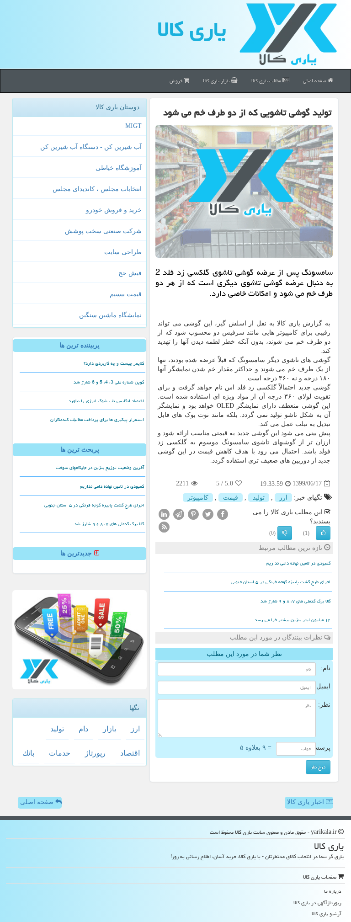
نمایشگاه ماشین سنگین (110, 315)
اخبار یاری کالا (306, 802)
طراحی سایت (123, 252)
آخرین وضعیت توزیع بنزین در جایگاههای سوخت (100, 467)
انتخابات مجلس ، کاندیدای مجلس (97, 189)
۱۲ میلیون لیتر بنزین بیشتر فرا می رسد (292, 619)
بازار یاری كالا (217, 80)
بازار (109, 729)
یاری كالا (191, 29)
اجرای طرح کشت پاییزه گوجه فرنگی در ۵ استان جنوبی (280, 581)
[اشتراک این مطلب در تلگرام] (178, 513)
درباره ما (332, 891)
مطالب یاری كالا (266, 80)
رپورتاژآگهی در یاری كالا (317, 902)
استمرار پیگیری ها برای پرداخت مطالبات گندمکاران (97, 419)
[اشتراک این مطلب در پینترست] (193, 513)
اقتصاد (130, 753)
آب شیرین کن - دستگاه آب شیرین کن (91, 147)
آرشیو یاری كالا (326, 913)
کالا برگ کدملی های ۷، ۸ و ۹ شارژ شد (295, 601)
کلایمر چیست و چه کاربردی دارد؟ (114, 363)
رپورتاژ (95, 753)
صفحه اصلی (315, 80)
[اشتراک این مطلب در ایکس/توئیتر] (208, 513)
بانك (28, 753)
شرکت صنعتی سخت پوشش (103, 231)
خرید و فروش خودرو (114, 210)
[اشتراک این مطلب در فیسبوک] (222, 513)
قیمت (230, 497)
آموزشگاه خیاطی (119, 168)
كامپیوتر (197, 497)
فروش (177, 80)
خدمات (59, 753)
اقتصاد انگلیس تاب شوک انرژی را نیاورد (106, 400)
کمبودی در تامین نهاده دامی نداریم (298, 563)
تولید (259, 497)
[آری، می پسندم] (323, 533)
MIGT (133, 126)
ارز (283, 497)
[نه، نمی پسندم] (284, 533)
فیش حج (130, 273)
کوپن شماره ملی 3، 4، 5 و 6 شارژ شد (109, 382)
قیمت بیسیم (126, 294)
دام (83, 729)
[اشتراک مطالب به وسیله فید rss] (164, 526)
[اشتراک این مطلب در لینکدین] (164, 513)
